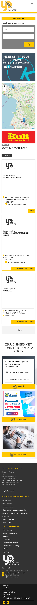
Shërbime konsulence (9, 476)
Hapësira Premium (8, 519)
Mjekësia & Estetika (8, 472)
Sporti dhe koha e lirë (8, 484)
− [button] (4, 89)
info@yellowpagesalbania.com (15, 573)
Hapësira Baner (7, 522)
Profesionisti (7, 539)
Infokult (5, 549)
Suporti (5, 596)
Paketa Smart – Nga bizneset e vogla (14, 510)
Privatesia (6, 590)
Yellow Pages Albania (10, 533)
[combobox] (18, 36)
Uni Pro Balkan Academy (11, 546)
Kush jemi (6, 586)
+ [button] (4, 86)
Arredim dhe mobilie (8, 478)
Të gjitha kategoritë (8, 491)
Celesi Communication (10, 543)
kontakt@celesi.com (12, 575)
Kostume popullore (9, 175)
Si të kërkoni (6, 594)
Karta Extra (6, 536)
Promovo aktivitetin (9, 592)
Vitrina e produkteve (8, 507)
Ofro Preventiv (6, 501)
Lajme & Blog (21, 419)
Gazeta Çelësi (7, 530)
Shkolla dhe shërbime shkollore (12, 480)
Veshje (4, 474)
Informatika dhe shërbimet (10, 482)
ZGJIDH (7, 155)
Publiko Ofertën (7, 504)
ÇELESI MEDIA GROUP (11, 526)
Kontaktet (6, 588)
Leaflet (33, 128)
